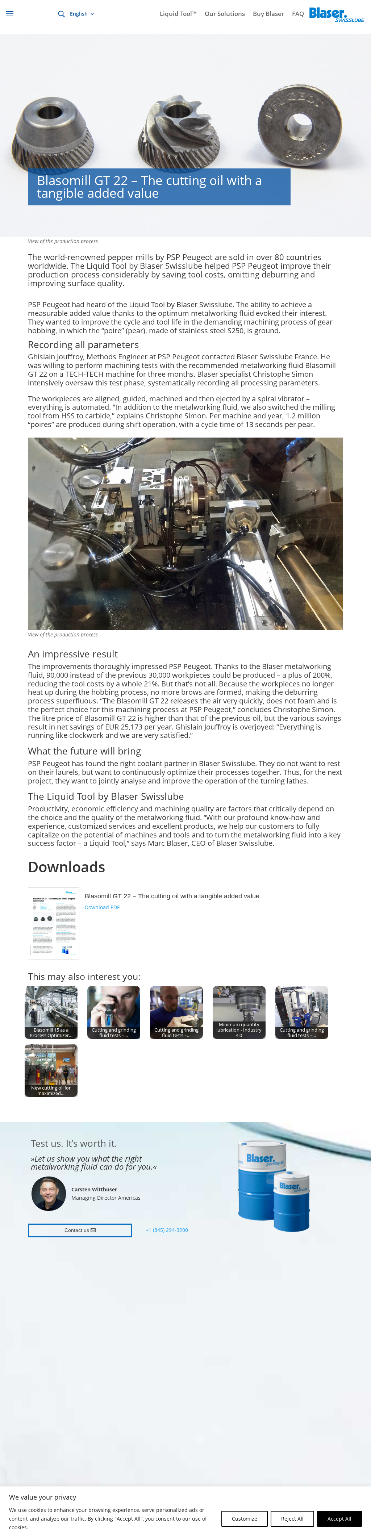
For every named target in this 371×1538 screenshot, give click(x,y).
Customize (244, 1518)
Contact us (76, 1230)
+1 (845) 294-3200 (167, 1229)
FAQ (298, 14)
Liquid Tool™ (178, 14)
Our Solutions (225, 14)
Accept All (339, 1518)
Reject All (292, 1518)
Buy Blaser (268, 14)
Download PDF (102, 907)
